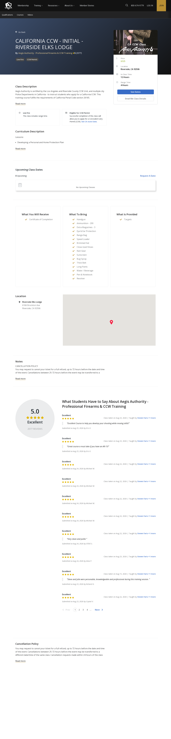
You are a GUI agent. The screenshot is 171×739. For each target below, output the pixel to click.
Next (97, 609)
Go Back (21, 32)
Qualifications (7, 15)
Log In (150, 5)
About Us (69, 3)
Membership (23, 5)
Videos (30, 15)
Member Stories (87, 5)
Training (38, 3)
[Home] (8, 5)
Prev (68, 609)
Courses (20, 15)
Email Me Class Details (135, 98)
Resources (53, 3)
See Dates (136, 92)
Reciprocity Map (110, 3)
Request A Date (148, 175)
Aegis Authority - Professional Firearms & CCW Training (45, 53)
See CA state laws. (89, 121)
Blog (96, 3)
